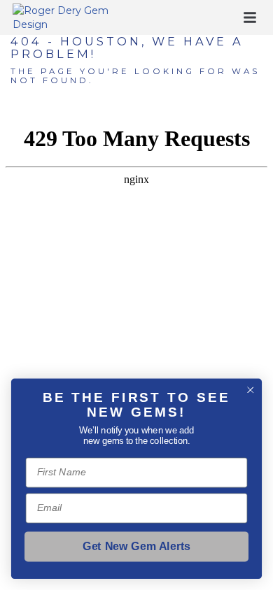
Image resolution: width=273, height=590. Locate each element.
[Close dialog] (251, 390)
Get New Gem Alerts (136, 546)
